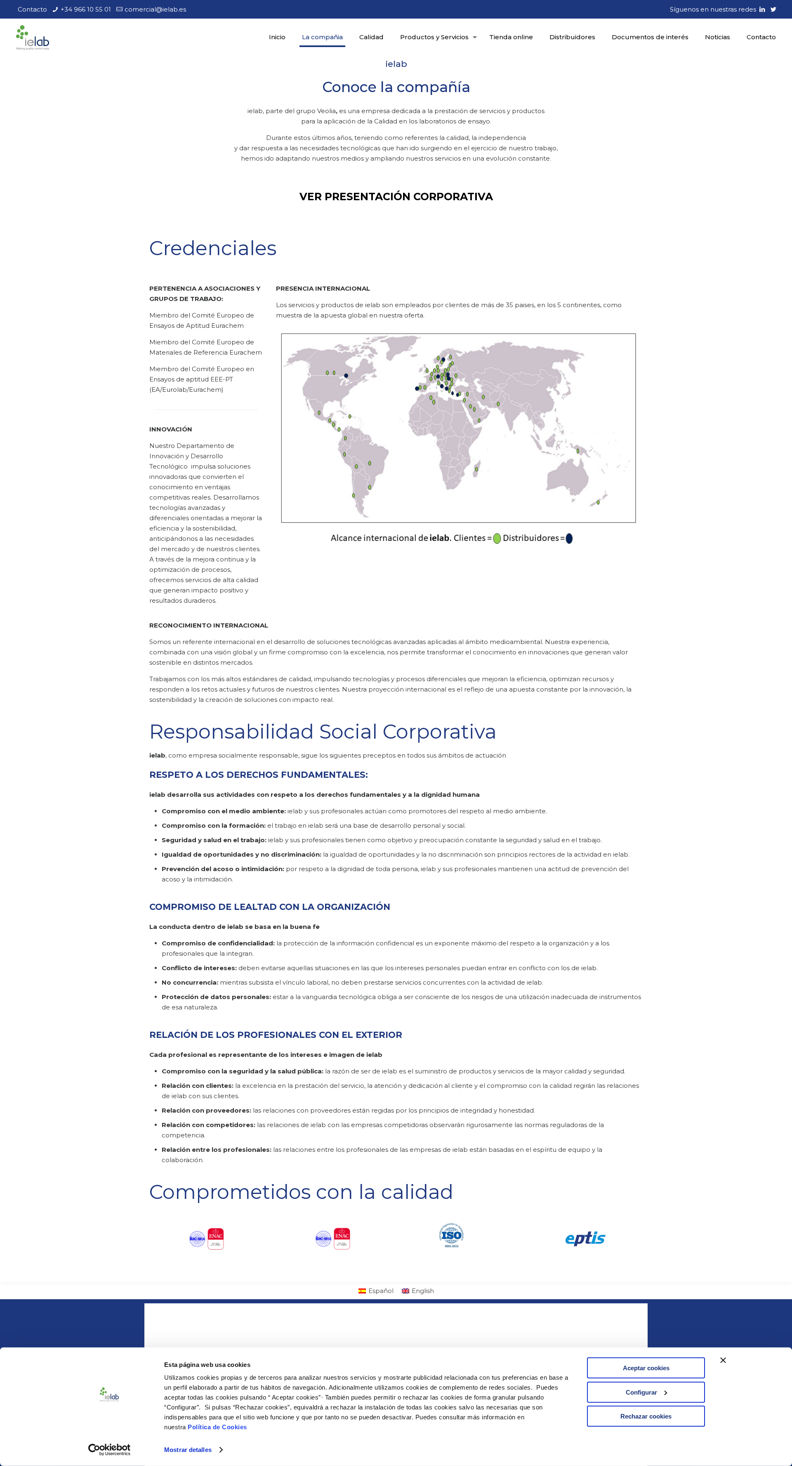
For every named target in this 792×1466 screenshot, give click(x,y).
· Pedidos (415, 1341)
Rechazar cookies (646, 1416)
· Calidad (288, 1341)
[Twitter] (773, 9)
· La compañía (297, 1331)
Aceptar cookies (646, 1367)
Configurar (641, 1391)
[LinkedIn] (762, 9)
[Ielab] (32, 37)
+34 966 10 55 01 (86, 9)
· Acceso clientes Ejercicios (442, 1331)
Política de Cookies (217, 1426)
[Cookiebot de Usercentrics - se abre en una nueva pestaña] (109, 1450)
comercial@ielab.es (155, 9)
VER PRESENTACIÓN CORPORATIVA (396, 196)
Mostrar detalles (188, 1449)
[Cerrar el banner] (723, 1360)
